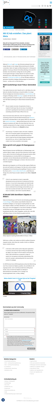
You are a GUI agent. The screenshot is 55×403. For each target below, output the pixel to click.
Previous (39, 42)
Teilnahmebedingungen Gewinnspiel (13, 393)
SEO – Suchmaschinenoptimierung (13, 363)
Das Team (7, 384)
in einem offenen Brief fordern (19, 171)
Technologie (11, 29)
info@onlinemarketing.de (26, 340)
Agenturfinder (33, 361)
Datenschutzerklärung (29, 345)
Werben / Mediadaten (10, 381)
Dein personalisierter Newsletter (37, 363)
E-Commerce (8, 366)
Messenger (20, 95)
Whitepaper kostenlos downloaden (38, 364)
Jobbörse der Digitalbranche (36, 370)
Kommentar (6, 317)
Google (16, 64)
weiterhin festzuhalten (10, 121)
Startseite (5, 29)
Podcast (32, 373)
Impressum (7, 388)
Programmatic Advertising (11, 368)
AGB (6, 392)
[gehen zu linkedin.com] (47, 6)
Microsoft (10, 64)
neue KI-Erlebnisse (29, 94)
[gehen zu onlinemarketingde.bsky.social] (50, 6)
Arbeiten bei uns (8, 386)
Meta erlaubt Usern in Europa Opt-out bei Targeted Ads (19, 279)
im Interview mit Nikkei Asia (14, 77)
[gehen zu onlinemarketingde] (42, 6)
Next (50, 42)
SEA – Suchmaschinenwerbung (12, 364)
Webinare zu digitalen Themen (37, 366)
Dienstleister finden (34, 368)
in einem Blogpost (7, 202)
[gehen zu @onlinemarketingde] (45, 6)
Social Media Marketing (10, 361)
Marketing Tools (8, 370)
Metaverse (31, 117)
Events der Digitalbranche (36, 372)
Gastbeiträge (8, 383)
